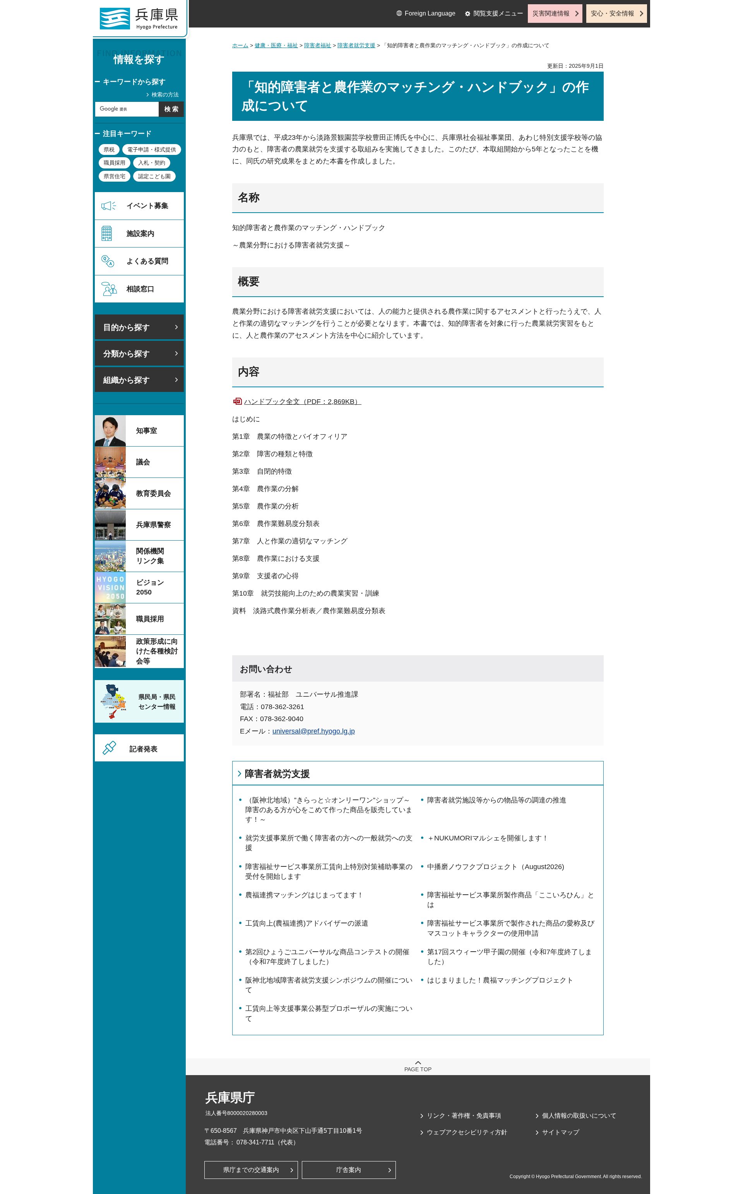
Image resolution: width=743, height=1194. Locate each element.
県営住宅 (114, 176)
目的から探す (126, 327)
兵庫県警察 (153, 525)
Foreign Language (430, 13)
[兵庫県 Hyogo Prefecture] (142, 21)
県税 (109, 149)
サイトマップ (560, 1132)
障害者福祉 (317, 45)
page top (417, 1069)
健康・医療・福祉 (276, 45)
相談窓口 (140, 289)
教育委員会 (153, 493)
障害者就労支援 (356, 45)
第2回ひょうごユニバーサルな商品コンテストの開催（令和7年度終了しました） (327, 957)
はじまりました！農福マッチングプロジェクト (500, 980)
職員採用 (114, 163)
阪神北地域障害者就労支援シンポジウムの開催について (329, 985)
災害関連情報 (551, 13)
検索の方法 (165, 94)
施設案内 (140, 233)
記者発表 (144, 749)
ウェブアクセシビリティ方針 (467, 1132)
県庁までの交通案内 (251, 1170)
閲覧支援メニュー (498, 13)
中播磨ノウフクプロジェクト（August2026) (495, 867)
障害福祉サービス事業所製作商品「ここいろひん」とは (510, 900)
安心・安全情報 (612, 13)
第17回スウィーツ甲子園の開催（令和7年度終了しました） (509, 957)
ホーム (240, 45)
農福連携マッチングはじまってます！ (304, 895)
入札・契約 (151, 163)
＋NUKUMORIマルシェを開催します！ (488, 838)
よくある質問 (147, 261)
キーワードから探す (134, 82)
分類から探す (126, 353)
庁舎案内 (348, 1170)
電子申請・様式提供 (151, 149)
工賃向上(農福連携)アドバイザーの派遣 (306, 923)
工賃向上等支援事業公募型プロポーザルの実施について (329, 1013)
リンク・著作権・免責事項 (464, 1115)
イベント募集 (147, 206)
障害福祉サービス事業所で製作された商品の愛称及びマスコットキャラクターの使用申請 (510, 928)
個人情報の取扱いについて (579, 1115)
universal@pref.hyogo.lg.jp (313, 731)
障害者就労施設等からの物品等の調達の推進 (497, 800)
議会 (143, 462)
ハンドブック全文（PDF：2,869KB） (302, 401)
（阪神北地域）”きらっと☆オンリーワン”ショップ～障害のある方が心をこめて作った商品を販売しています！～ (329, 809)
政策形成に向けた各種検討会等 (157, 651)
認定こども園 (154, 176)
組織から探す (126, 380)
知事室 (146, 431)
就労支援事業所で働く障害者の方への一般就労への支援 (329, 843)
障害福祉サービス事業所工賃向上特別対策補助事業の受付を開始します (329, 871)
